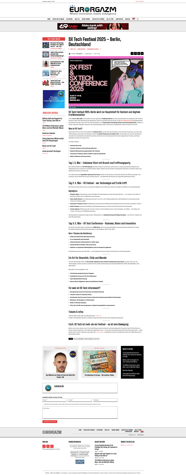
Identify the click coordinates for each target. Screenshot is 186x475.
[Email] (142, 53)
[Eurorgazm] (70, 54)
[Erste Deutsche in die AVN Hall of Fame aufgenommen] (45, 64)
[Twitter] (135, 53)
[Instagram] (48, 446)
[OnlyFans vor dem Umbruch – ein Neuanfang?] (45, 73)
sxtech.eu (98, 316)
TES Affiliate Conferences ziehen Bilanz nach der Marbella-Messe (53, 127)
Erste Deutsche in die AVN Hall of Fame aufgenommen (57, 63)
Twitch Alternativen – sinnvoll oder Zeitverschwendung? (57, 54)
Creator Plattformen (56, 48)
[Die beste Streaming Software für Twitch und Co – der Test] (45, 45)
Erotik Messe (89, 338)
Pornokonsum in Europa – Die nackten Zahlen (99, 375)
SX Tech (97, 338)
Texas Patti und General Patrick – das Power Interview (57, 82)
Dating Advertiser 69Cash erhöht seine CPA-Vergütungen (53, 139)
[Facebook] (132, 53)
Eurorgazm (79, 53)
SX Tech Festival (126, 120)
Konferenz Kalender (48, 133)
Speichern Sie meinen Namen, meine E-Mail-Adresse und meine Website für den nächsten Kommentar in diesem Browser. (72, 404)
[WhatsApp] (138, 53)
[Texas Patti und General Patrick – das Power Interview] (45, 83)
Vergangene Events (93, 49)
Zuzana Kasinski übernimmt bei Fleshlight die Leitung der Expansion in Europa (132, 354)
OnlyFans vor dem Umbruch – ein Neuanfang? (56, 73)
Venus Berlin (100, 332)
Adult (52, 67)
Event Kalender (47, 135)
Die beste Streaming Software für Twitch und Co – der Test (57, 44)
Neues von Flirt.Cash (49, 146)
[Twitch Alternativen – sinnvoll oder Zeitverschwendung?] (45, 54)
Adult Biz (53, 76)
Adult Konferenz (79, 338)
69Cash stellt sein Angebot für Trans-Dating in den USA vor (52, 119)
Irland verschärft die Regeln (51, 151)
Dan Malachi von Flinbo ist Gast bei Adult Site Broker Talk (60, 376)
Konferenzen (81, 49)
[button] (137, 19)
